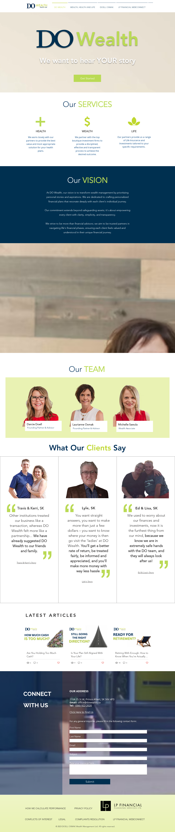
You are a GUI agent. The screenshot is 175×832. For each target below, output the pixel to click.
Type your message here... (83, 763)
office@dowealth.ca (89, 702)
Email (72, 745)
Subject (73, 754)
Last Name (75, 736)
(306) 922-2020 (83, 705)
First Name (75, 727)
